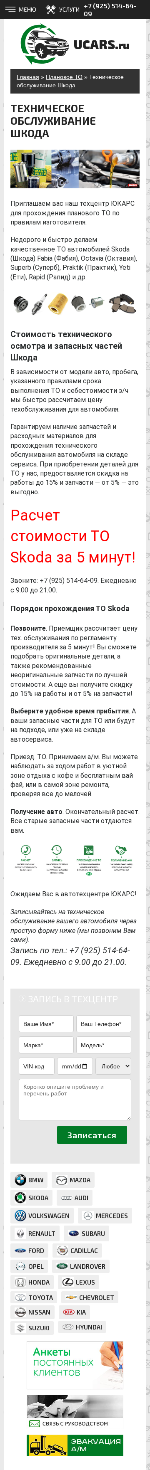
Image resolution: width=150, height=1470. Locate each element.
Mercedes (112, 1215)
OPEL (36, 1266)
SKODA (38, 1197)
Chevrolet (96, 1297)
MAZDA (80, 1180)
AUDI (81, 1197)
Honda (39, 1282)
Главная (28, 77)
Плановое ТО (64, 77)
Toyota (40, 1297)
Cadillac (84, 1250)
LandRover (87, 1266)
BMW (35, 1180)
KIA (81, 1312)
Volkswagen (49, 1215)
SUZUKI (39, 1328)
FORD (36, 1250)
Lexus (85, 1282)
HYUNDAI (89, 1327)
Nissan (39, 1312)
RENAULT (41, 1233)
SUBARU (93, 1233)
